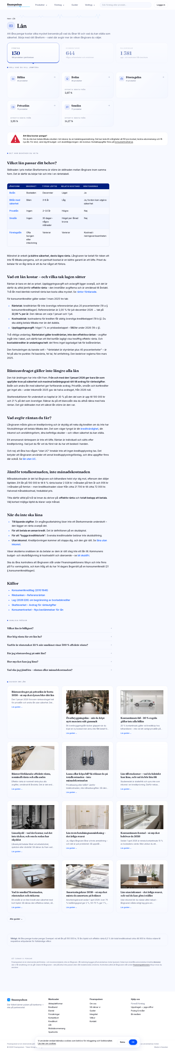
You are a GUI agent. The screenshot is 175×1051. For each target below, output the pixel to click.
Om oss (93, 1003)
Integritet (94, 1014)
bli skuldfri (83, 555)
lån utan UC (29, 459)
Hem (9, 19)
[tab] (33, 53)
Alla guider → (16, 919)
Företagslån (15, 232)
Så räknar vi (95, 1007)
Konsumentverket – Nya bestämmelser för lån (37, 609)
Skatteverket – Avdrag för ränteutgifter (34, 605)
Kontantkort (53, 1018)
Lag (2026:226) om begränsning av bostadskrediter (41, 600)
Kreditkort (52, 1021)
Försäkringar (54, 1014)
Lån (50, 1025)
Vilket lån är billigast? (59, 628)
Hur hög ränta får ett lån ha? (59, 636)
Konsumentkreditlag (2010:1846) (30, 590)
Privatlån (13, 211)
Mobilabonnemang (56, 1028)
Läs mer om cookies (47, 1043)
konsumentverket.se (124, 142)
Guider (75, 5)
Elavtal (51, 1011)
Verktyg (89, 5)
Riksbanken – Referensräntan (28, 595)
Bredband (52, 1007)
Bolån (12, 193)
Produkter (40, 5)
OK (133, 1042)
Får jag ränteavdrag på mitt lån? (59, 653)
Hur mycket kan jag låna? (59, 661)
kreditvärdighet (89, 428)
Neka (122, 1042)
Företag (58, 5)
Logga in (161, 5)
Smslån (13, 218)
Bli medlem (136, 1014)
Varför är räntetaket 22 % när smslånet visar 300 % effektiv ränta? (59, 645)
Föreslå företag (138, 1003)
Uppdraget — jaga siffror (142, 1007)
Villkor (92, 1018)
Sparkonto (53, 1032)
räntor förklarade (86, 291)
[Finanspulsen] (18, 4)
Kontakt (93, 1021)
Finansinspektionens (141, 965)
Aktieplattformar (55, 1003)
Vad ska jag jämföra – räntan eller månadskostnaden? (59, 670)
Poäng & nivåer (138, 1011)
